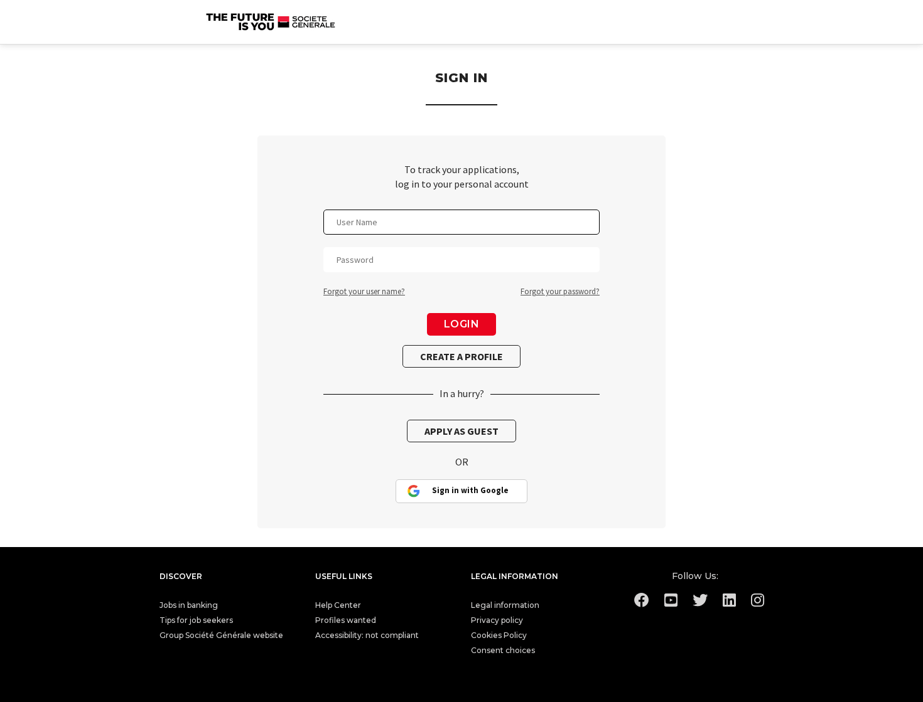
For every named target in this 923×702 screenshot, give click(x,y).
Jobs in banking (188, 605)
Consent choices (503, 650)
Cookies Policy (499, 635)
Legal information (505, 605)
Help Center (338, 605)
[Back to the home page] (271, 22)
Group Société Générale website (221, 635)
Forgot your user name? (364, 291)
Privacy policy (497, 620)
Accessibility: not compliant (367, 635)
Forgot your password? (560, 291)
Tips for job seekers (196, 620)
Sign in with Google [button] (470, 490)
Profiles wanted (345, 620)
